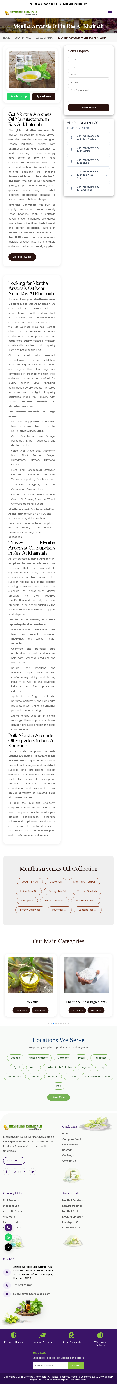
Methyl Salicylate (30, 910)
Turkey (71, 1076)
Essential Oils (11, 1205)
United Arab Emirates (59, 1067)
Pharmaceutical (12, 1222)
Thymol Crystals (87, 891)
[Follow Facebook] (6, 1171)
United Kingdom (38, 1058)
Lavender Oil (59, 910)
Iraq (101, 1067)
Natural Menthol (72, 1205)
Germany (63, 1058)
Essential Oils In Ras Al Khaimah (34, 37)
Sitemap (67, 1150)
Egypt (16, 1067)
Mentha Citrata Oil (84, 881)
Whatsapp (20, 96)
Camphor (27, 900)
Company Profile (72, 1139)
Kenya (33, 1067)
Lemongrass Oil (88, 910)
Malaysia (53, 1076)
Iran (58, 1086)
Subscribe (76, 1365)
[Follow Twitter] (23, 1171)
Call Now (45, 96)
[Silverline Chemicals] (21, 13)
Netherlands (14, 1076)
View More (40, 1010)
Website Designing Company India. (67, 1379)
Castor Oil (56, 881)
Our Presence (70, 1144)
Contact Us (69, 1160)
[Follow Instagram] (15, 1171)
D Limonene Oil (71, 1227)
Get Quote (21, 1010)
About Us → (14, 1160)
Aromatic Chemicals (15, 1211)
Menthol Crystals (72, 1200)
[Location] (7, 1272)
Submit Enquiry (89, 108)
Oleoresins (9, 1216)
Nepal (35, 1076)
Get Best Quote (22, 257)
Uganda (15, 1058)
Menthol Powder (86, 900)
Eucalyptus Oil (57, 891)
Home (6, 37)
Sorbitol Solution (54, 900)
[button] (48, 1023)
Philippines (100, 1058)
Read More (59, 1097)
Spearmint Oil (30, 881)
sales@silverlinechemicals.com (70, 4)
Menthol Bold (70, 1211)
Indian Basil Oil (28, 891)
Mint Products (11, 1200)
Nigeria (85, 1067)
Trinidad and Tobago (97, 1076)
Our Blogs (68, 1155)
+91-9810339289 (41, 4)
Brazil (81, 1058)
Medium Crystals (72, 1216)
